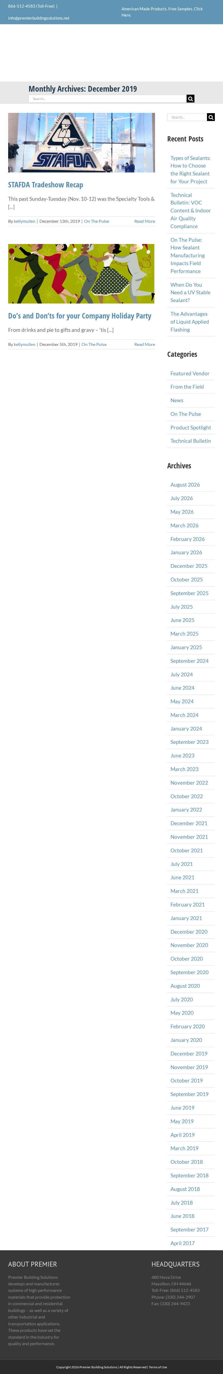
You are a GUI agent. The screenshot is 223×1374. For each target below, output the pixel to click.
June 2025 (182, 620)
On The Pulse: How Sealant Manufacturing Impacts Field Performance (188, 255)
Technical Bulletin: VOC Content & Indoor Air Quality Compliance (191, 210)
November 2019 (189, 1067)
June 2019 (182, 1107)
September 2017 (190, 1229)
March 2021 (185, 891)
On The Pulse (96, 221)
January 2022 (186, 809)
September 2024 (190, 661)
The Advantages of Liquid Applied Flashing (190, 322)
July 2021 (182, 864)
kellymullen (24, 221)
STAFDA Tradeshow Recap (45, 184)
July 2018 (182, 1202)
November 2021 (189, 837)
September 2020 (190, 972)
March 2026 (185, 525)
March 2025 (185, 633)
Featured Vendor (190, 373)
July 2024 (182, 674)
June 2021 (182, 877)
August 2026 (185, 484)
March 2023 (185, 769)
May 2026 (182, 512)
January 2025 (186, 647)
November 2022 (189, 782)
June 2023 (182, 755)
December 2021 (189, 823)
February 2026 (188, 539)
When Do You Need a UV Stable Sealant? (190, 292)
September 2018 (190, 1175)
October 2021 (187, 850)
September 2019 (190, 1094)
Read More (144, 221)
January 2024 (186, 728)
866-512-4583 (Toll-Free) (31, 6)
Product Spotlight (191, 427)
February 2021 (188, 904)
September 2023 (190, 742)
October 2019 (187, 1080)
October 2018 (187, 1162)
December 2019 (189, 1053)
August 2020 (185, 986)
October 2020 (187, 958)
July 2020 (182, 999)
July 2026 (182, 498)
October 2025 (187, 579)
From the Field (187, 386)
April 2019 (183, 1135)
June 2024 (182, 688)
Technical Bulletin (191, 441)
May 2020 (182, 1013)
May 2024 (182, 701)
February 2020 (188, 1026)
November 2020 (189, 945)
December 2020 (189, 932)
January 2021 (186, 918)
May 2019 (182, 1121)
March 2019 (185, 1148)
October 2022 (187, 796)
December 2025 (189, 566)
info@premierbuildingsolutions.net (39, 18)
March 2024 (185, 715)
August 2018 (185, 1189)
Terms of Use (158, 1367)
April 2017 (183, 1243)
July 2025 (182, 607)
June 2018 (182, 1216)
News (177, 400)
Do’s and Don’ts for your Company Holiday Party (79, 315)
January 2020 (186, 1040)
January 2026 (186, 552)
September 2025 (190, 593)
